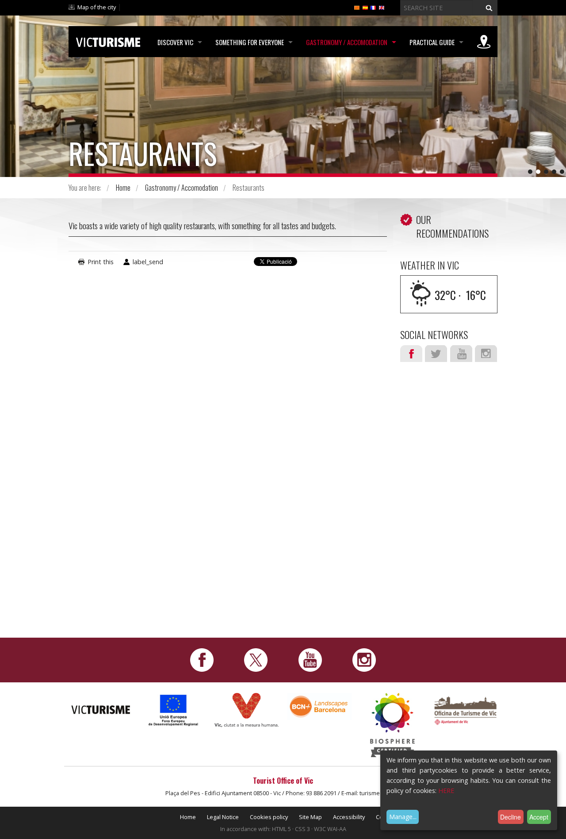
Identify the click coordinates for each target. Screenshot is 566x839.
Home (123, 187)
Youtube (461, 353)
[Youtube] (310, 659)
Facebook (411, 353)
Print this (101, 262)
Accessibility (349, 817)
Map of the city (96, 7)
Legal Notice (223, 817)
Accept (538, 816)
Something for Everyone (249, 42)
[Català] (357, 7)
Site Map (310, 817)
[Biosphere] (392, 724)
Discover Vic (175, 42)
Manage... (403, 816)
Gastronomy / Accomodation (346, 42)
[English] (382, 7)
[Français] (373, 7)
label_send (148, 262)
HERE (446, 790)
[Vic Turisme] (108, 41)
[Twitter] (256, 659)
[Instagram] (364, 659)
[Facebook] (202, 659)
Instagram (486, 353)
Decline (510, 816)
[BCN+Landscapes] (319, 706)
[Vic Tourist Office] (465, 709)
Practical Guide (432, 42)
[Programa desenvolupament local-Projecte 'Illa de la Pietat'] (174, 710)
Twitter (436, 353)
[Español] (365, 7)
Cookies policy (269, 817)
